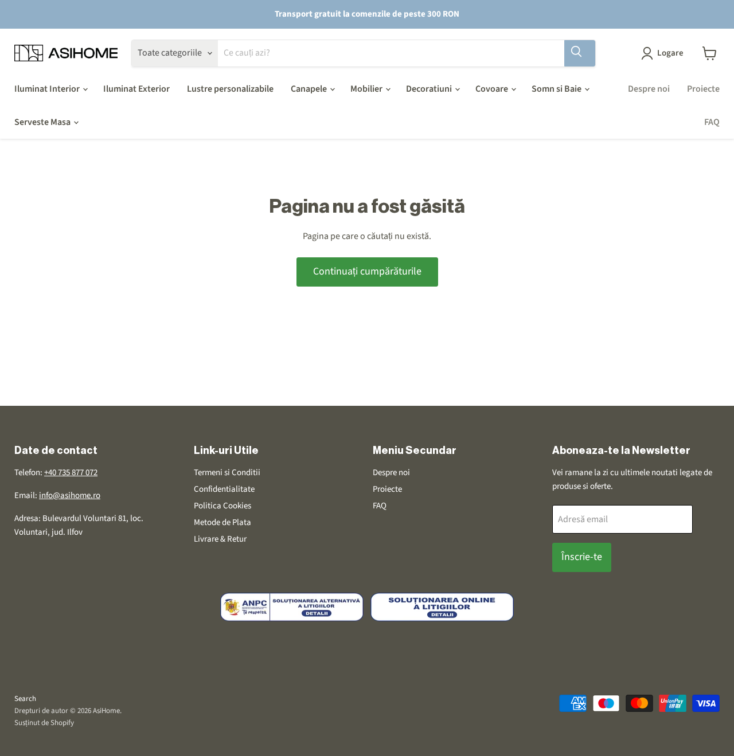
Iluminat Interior (47, 89)
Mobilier (367, 89)
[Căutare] (579, 53)
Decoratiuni (430, 89)
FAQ (712, 122)
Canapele (310, 89)
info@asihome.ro (69, 495)
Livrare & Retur (220, 539)
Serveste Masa (43, 122)
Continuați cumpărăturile (367, 271)
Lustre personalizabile (230, 89)
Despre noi (649, 89)
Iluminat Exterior (136, 89)
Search (25, 699)
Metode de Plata (222, 522)
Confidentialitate (224, 489)
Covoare (492, 89)
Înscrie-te (581, 557)
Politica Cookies (222, 506)
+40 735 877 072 (70, 473)
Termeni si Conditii (227, 473)
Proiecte (703, 89)
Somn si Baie (557, 89)
